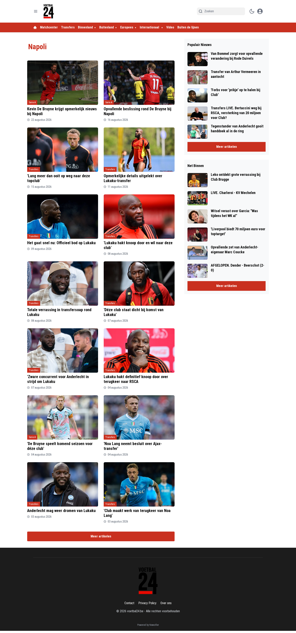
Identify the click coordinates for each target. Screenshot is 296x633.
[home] (35, 27)
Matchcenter (49, 27)
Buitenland (106, 27)
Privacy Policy (147, 603)
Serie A (32, 102)
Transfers (68, 27)
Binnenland (85, 27)
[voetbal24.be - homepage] (48, 11)
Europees (126, 27)
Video (170, 27)
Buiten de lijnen (188, 27)
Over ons (166, 603)
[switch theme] (252, 11)
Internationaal (150, 27)
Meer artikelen (101, 536)
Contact (129, 603)
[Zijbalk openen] (35, 11)
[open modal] (260, 11)
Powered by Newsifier (148, 625)
